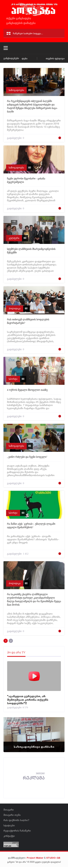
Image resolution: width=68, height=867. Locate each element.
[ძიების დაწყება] (60, 33)
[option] (34, 734)
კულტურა (14, 238)
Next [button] (55, 730)
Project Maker (35, 857)
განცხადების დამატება (21, 23)
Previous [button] (12, 730)
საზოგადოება (16, 90)
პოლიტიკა (15, 308)
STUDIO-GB (53, 857)
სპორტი (13, 379)
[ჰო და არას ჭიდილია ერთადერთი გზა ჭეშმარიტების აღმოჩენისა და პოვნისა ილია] (34, 15)
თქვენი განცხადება (18, 18)
